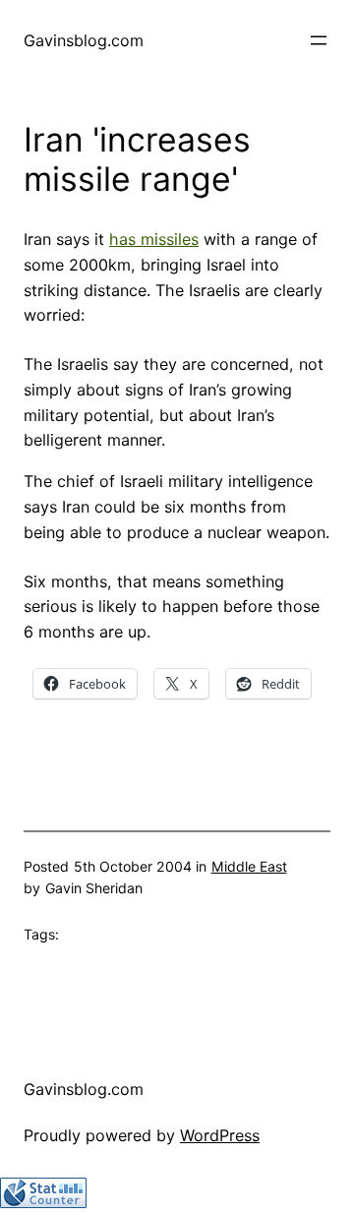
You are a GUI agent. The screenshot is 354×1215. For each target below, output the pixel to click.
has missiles (154, 239)
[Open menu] (318, 40)
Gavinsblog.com (84, 40)
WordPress (220, 1135)
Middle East (249, 866)
